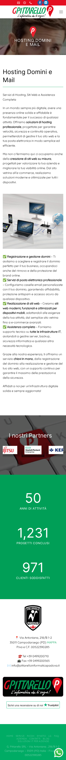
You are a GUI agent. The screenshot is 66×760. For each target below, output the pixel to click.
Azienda (21, 738)
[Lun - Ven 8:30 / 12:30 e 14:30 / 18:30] (25, 2)
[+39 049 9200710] (31, 2)
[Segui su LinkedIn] (46, 2)
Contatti (35, 738)
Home (9, 736)
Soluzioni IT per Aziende (33, 741)
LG (50, 736)
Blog (46, 738)
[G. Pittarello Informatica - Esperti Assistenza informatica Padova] (33, 11)
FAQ (56, 736)
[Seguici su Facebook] (40, 2)
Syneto (41, 736)
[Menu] (61, 11)
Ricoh (30, 736)
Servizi (20, 736)
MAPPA (51, 642)
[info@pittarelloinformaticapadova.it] (19, 2)
